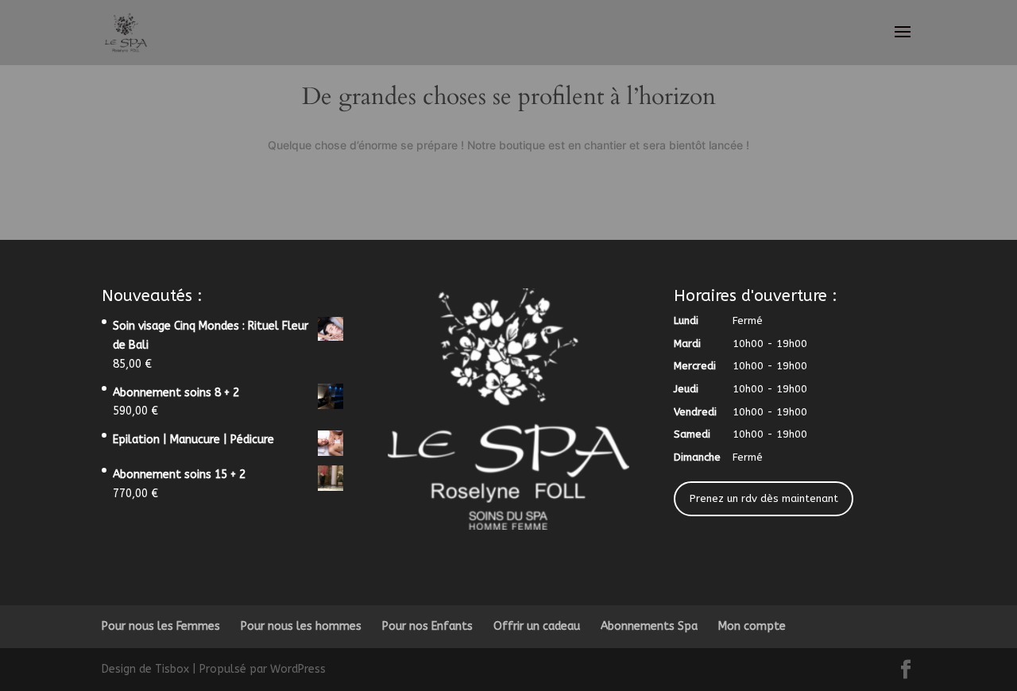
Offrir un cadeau (536, 626)
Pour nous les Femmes (161, 626)
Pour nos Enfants (427, 626)
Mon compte (752, 626)
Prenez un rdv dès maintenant (764, 498)
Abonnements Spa (649, 626)
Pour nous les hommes (301, 626)
